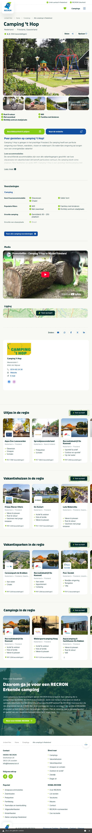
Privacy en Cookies (50, 828)
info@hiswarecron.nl (11, 763)
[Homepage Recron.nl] (7, 827)
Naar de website (56, 131)
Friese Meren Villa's (14, 507)
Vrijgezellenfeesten (12, 809)
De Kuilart (38, 507)
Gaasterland (85, 510)
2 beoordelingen (74, 592)
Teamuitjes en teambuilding (15, 805)
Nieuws (52, 801)
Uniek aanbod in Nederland (58, 2)
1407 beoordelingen (46, 526)
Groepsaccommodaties (14, 790)
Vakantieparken (56, 763)
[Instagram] (11, 776)
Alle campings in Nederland (43, 18)
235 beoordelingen (46, 657)
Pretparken (9, 797)
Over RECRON (55, 790)
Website (13, 373)
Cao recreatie (55, 813)
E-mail (12, 376)
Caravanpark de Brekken (16, 573)
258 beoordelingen (75, 460)
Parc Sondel (68, 573)
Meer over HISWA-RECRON (17, 721)
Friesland (18, 444)
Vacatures (53, 797)
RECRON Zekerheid (78, 2)
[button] (86, 441)
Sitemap (81, 828)
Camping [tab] (8, 192)
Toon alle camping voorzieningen (19, 234)
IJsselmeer (85, 576)
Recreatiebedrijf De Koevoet (72, 442)
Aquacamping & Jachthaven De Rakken (73, 639)
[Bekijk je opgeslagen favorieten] (65, 8)
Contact (53, 805)
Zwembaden (10, 794)
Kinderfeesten (10, 813)
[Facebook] (5, 776)
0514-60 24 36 (16, 369)
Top (86, 744)
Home (18, 18)
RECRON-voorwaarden (59, 809)
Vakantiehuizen (55, 759)
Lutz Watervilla (70, 507)
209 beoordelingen (16, 592)
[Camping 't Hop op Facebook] (9, 382)
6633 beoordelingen (46, 460)
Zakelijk (53, 775)
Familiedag (9, 801)
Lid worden (54, 794)
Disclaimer (64, 828)
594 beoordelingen (18, 34)
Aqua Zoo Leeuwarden (15, 441)
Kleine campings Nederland (15, 817)
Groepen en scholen (57, 767)
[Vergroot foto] (13, 103)
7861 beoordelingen (17, 460)
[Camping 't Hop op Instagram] (14, 382)
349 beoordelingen (16, 526)
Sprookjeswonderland (44, 441)
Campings (76, 8)
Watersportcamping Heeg (46, 638)
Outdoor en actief (56, 771)
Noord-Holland (49, 444)
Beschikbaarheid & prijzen (18, 131)
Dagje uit (53, 779)
